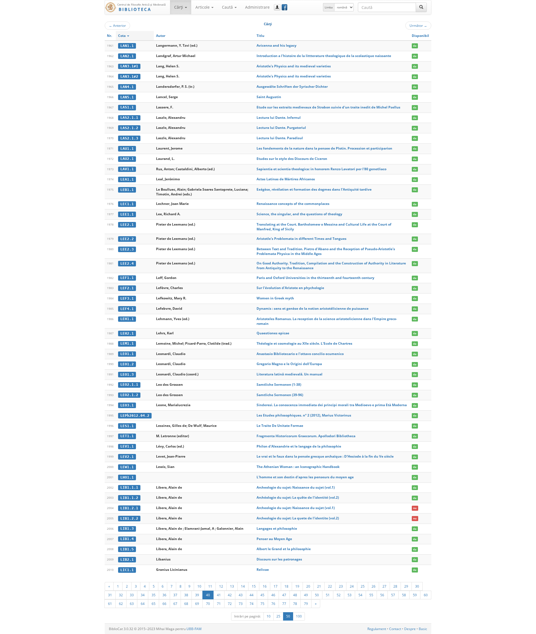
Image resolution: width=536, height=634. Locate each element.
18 (286, 586)
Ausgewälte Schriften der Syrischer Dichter (292, 86)
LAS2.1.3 (129, 138)
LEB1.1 (127, 190)
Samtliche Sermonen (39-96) (280, 394)
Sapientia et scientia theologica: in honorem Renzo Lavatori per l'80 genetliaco (321, 169)
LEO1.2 (127, 364)
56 (382, 595)
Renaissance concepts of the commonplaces (293, 203)
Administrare (257, 7)
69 (197, 603)
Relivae (263, 569)
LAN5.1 (127, 97)
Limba (329, 7)
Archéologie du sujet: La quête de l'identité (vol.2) (298, 497)
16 (265, 586)
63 (132, 603)
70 (208, 603)
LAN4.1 (127, 87)
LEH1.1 (127, 319)
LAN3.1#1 (129, 66)
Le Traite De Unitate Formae (280, 425)
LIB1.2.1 (129, 508)
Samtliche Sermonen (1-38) (279, 384)
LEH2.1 (127, 333)
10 (199, 586)
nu (415, 508)
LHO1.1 (127, 477)
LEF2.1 (127, 288)
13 (232, 586)
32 (121, 595)
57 (393, 595)
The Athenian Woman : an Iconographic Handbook (298, 466)
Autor (160, 35)
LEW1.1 (127, 467)
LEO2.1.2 (129, 395)
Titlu (260, 35)
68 (186, 603)
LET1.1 (127, 436)
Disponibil (420, 35)
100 (299, 616)
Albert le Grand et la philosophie (284, 549)
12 (221, 586)
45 (262, 595)
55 (371, 595)
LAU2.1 (127, 159)
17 (275, 586)
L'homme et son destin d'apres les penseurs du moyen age (305, 477)
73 (241, 603)
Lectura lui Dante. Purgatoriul (281, 127)
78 (295, 603)
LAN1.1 (127, 46)
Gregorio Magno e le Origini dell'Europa (289, 363)
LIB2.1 (127, 559)
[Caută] (421, 7)
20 (308, 586)
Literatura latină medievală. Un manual (289, 374)
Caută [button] (228, 7)
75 (262, 603)
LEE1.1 (127, 214)
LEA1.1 (127, 179)
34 (143, 595)
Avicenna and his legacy (276, 45)
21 (319, 586)
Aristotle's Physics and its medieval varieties (294, 66)
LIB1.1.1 (129, 487)
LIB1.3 (127, 528)
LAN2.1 (127, 56)
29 (406, 586)
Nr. (109, 35)
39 (197, 595)
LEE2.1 (127, 225)
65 (153, 603)
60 (426, 595)
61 (110, 603)
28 (395, 586)
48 (295, 595)
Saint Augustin (269, 96)
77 (284, 603)
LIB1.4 (127, 539)
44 (251, 595)
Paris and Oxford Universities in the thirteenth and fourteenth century (315, 277)
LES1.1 (127, 426)
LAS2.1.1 (129, 117)
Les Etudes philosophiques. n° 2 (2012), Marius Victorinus (304, 415)
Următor (418, 25)
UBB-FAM (194, 628)
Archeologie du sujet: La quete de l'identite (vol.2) (298, 518)
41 (219, 595)
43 (241, 595)
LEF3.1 (127, 298)
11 (210, 586)
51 (328, 595)
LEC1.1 (127, 204)
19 (297, 586)
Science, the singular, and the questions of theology (299, 214)
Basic (423, 628)
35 (153, 595)
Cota (122, 35)
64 (143, 603)
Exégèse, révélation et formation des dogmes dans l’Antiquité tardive (314, 189)
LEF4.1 (127, 309)
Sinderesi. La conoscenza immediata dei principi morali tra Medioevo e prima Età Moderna (332, 405)
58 (404, 595)
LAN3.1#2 (129, 76)
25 (363, 586)
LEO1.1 (127, 354)
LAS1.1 (127, 107)
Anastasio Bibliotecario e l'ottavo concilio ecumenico (300, 353)
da (414, 46)
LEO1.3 (127, 374)
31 (110, 595)
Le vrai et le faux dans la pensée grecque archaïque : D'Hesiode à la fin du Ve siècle (325, 456)
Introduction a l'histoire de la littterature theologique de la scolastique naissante (324, 55)
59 (415, 595)
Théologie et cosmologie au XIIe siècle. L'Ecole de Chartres (304, 343)
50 (317, 595)
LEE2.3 (127, 249)
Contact (395, 628)
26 (373, 586)
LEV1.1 (127, 446)
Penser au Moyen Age (274, 538)
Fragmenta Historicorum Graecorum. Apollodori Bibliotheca (306, 436)
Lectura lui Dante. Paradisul (280, 138)
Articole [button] (203, 7)
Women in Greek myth (275, 298)
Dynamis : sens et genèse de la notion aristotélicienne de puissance (312, 308)
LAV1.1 (127, 169)
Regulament (376, 628)
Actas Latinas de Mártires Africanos (286, 179)
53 (349, 595)
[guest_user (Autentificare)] (277, 7)
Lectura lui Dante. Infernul (279, 117)
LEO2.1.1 (129, 384)
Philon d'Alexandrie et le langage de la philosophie (299, 446)
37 (175, 595)
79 (306, 603)
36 (164, 595)
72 (230, 603)
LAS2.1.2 (129, 128)
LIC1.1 (127, 570)
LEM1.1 (127, 343)
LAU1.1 (127, 148)
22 (330, 586)
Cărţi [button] (179, 7)
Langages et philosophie (277, 528)
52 (339, 595)
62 (121, 603)
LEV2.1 (127, 457)
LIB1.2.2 (129, 518)
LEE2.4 (127, 263)
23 (341, 586)
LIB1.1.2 (129, 498)
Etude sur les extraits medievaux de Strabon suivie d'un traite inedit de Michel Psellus (328, 107)
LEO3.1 (127, 405)
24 (352, 586)
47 (284, 595)
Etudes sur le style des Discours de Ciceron (292, 158)
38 (186, 595)
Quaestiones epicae (273, 333)
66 (164, 603)
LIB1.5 (127, 549)
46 (273, 595)
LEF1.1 (127, 278)
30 (417, 586)
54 (360, 595)
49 (306, 595)
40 (208, 595)
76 (273, 603)
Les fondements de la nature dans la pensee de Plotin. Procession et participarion (324, 148)
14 (243, 586)
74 (251, 603)
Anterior (117, 25)
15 (254, 586)
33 (132, 595)
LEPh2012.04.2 (134, 415)
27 (384, 586)
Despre (410, 628)
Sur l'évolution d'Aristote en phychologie (290, 287)
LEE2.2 (127, 239)
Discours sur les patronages (279, 559)
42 (230, 595)
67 (175, 603)
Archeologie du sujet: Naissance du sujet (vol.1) (296, 487)
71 (219, 603)
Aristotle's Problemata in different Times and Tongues (301, 238)
